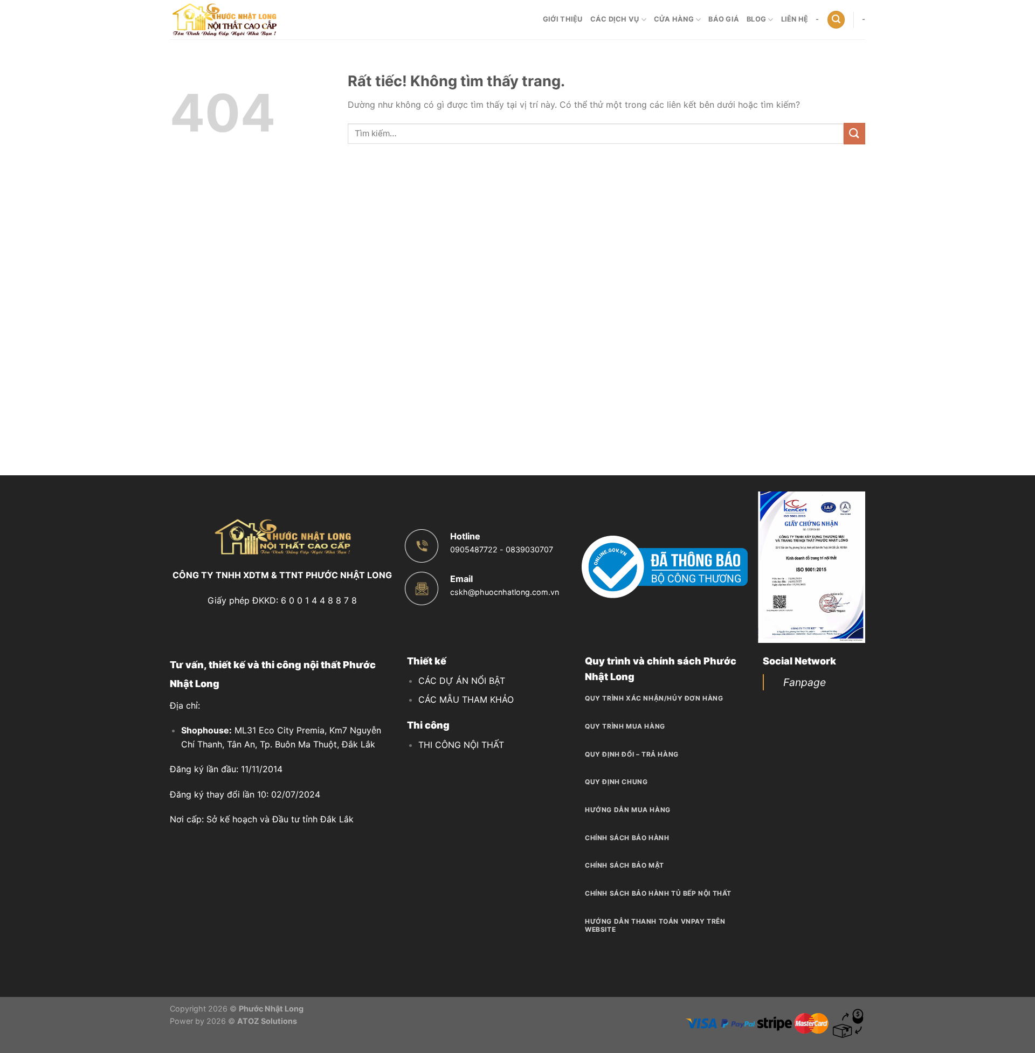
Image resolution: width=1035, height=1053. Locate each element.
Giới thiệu (563, 19)
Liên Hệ (795, 19)
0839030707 (529, 549)
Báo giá (723, 19)
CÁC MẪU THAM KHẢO (466, 699)
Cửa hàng (674, 19)
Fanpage (804, 682)
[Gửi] (854, 133)
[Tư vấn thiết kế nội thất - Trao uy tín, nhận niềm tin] (224, 19)
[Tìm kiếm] (836, 20)
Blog (756, 19)
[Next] (849, 567)
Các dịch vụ (614, 19)
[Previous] (774, 567)
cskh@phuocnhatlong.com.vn (504, 592)
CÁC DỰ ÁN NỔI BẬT (461, 680)
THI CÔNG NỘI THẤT (461, 744)
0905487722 (474, 549)
